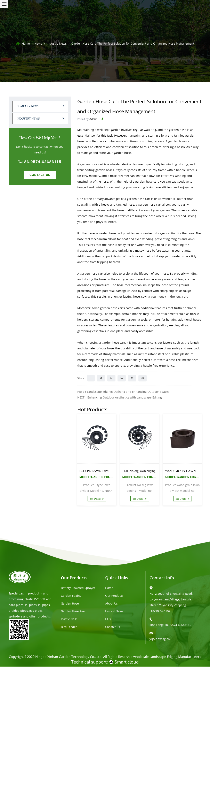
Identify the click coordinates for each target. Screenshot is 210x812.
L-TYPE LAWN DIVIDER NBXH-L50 (106, 471)
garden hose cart (91, 164)
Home (26, 43)
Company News (28, 106)
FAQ (108, 619)
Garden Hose (70, 603)
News (38, 43)
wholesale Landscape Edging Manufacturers (167, 656)
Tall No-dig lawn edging (139, 471)
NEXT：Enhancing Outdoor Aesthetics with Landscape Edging (119, 397)
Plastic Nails (69, 619)
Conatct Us (112, 627)
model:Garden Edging (97, 477)
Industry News (57, 43)
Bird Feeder (69, 627)
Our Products (114, 596)
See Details (95, 499)
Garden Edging (71, 596)
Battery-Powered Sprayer (78, 588)
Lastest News (114, 611)
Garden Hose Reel (73, 611)
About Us (111, 603)
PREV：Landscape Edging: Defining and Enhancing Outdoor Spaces (123, 392)
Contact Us (40, 174)
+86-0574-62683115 (41, 162)
